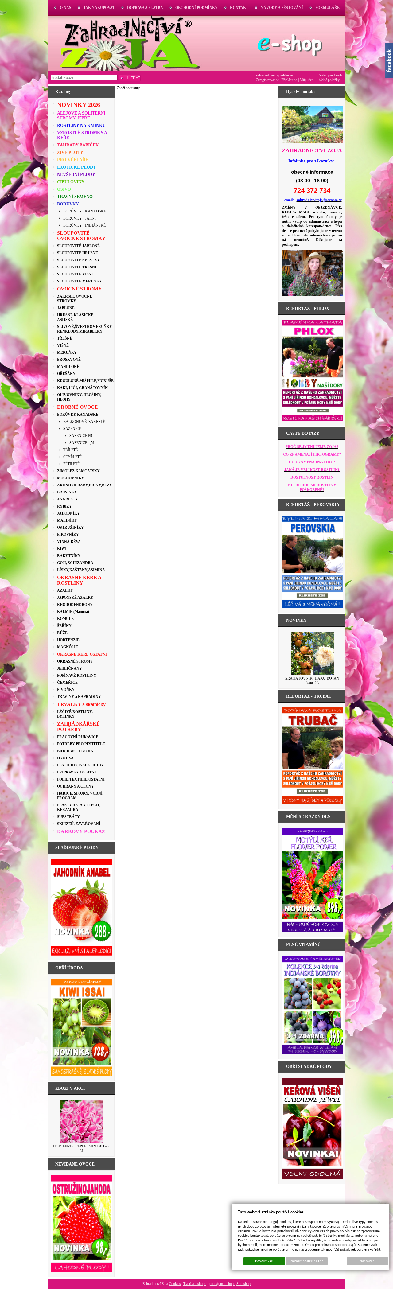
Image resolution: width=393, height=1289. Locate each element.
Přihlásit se (289, 80)
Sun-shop (243, 1284)
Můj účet (306, 80)
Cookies (175, 1284)
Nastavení (368, 1261)
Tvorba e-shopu (194, 1284)
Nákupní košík (330, 75)
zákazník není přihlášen (274, 75)
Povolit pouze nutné (307, 1261)
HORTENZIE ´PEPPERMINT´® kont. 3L (82, 1148)
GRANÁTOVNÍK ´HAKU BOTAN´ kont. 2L (312, 680)
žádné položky (329, 80)
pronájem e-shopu (222, 1284)
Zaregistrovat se (267, 80)
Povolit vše (264, 1261)
